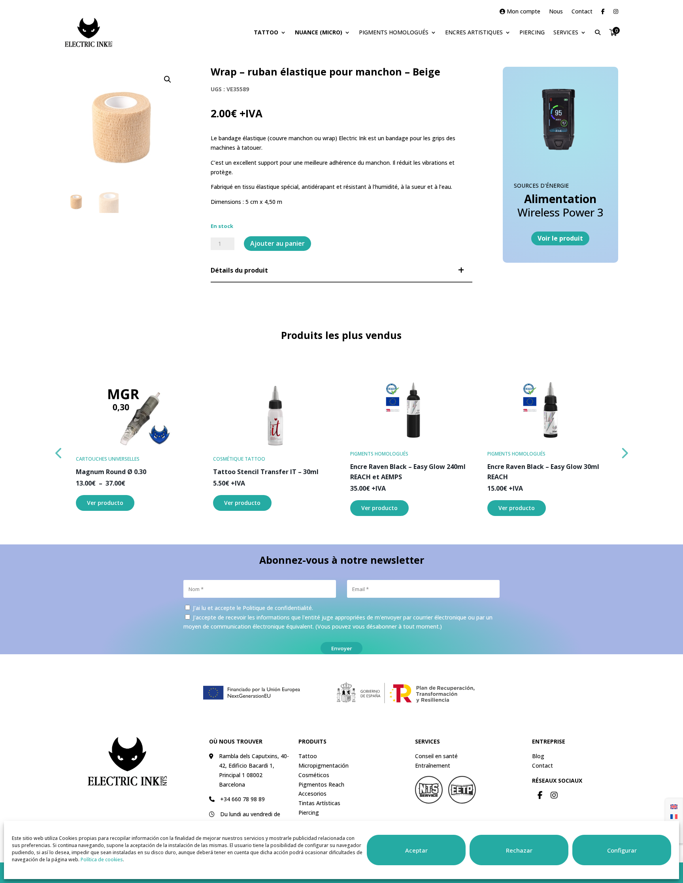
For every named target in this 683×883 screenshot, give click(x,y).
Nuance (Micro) (318, 32)
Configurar (622, 850)
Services (565, 32)
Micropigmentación (323, 765)
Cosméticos (313, 775)
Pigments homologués (393, 32)
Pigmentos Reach (321, 784)
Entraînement (432, 765)
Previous (59, 451)
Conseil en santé (436, 756)
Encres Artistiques (474, 32)
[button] (167, 79)
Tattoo (266, 32)
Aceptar (416, 850)
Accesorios (312, 793)
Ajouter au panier (277, 243)
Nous (556, 12)
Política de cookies (102, 859)
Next (624, 451)
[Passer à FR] (673, 816)
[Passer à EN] (673, 806)
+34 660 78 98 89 (242, 799)
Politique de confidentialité (277, 608)
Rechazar (519, 850)
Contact (582, 12)
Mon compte (522, 12)
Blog (538, 756)
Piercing (532, 32)
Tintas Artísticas (319, 803)
